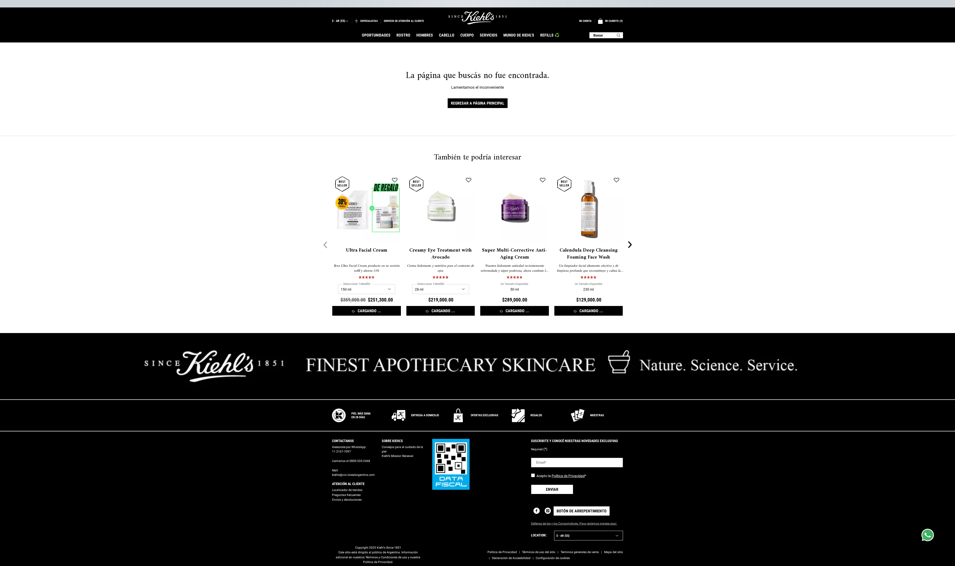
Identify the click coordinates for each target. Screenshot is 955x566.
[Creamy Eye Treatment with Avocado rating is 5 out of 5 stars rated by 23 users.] (440, 277)
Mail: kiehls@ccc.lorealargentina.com (353, 473)
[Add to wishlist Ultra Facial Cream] (394, 180)
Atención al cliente (348, 484)
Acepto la (561, 476)
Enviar (552, 489)
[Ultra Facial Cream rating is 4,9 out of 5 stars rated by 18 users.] (367, 277)
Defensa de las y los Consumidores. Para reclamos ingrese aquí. (574, 523)
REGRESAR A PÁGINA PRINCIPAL (477, 103)
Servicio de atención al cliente (404, 21)
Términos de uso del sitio (538, 552)
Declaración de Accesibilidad (511, 558)
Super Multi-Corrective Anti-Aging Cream (514, 254)
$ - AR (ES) (338, 21)
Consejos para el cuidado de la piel (402, 449)
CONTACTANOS (343, 441)
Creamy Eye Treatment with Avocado (440, 254)
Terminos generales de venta (580, 552)
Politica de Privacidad (502, 552)
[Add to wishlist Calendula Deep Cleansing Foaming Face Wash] (616, 180)
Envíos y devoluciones (347, 499)
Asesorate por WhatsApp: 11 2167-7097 (349, 449)
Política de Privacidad (568, 476)
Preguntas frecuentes (346, 495)
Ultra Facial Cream (366, 250)
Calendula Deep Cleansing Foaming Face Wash (589, 254)
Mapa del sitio (613, 552)
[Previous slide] (325, 245)
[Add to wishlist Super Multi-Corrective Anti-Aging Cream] (542, 180)
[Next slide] (629, 245)
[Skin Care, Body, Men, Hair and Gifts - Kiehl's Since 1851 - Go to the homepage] (477, 17)
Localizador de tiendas (347, 490)
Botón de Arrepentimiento (582, 511)
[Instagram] (547, 510)
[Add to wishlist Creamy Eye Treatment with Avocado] (468, 180)
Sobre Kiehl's (392, 441)
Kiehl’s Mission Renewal (397, 456)
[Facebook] (536, 510)
